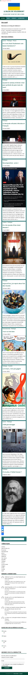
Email (2, 660)
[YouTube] (4, 647)
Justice (4, 40)
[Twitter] (14, 529)
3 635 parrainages (9, 425)
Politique (9, 40)
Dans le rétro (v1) (5, 548)
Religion (3, 566)
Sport (2, 570)
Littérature (3, 554)
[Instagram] (4, 642)
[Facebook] (14, 527)
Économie (3, 550)
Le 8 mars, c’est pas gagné (12, 369)
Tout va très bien (9, 332)
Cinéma (5, 222)
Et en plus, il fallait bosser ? (12, 472)
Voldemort (7, 577)
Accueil (3, 18)
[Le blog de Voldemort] (5, 0)
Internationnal (6, 329)
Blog (8, 18)
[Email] (14, 532)
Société (10, 366)
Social (2, 567)
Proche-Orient (4, 564)
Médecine (3, 556)
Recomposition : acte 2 (10, 163)
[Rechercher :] (14, 539)
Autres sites (21, 18)
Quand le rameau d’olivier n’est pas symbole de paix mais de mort (13, 85)
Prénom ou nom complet (7, 657)
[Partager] (14, 534)
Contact (14, 18)
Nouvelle (3, 559)
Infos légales (16, 673)
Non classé (4, 558)
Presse (14, 40)
